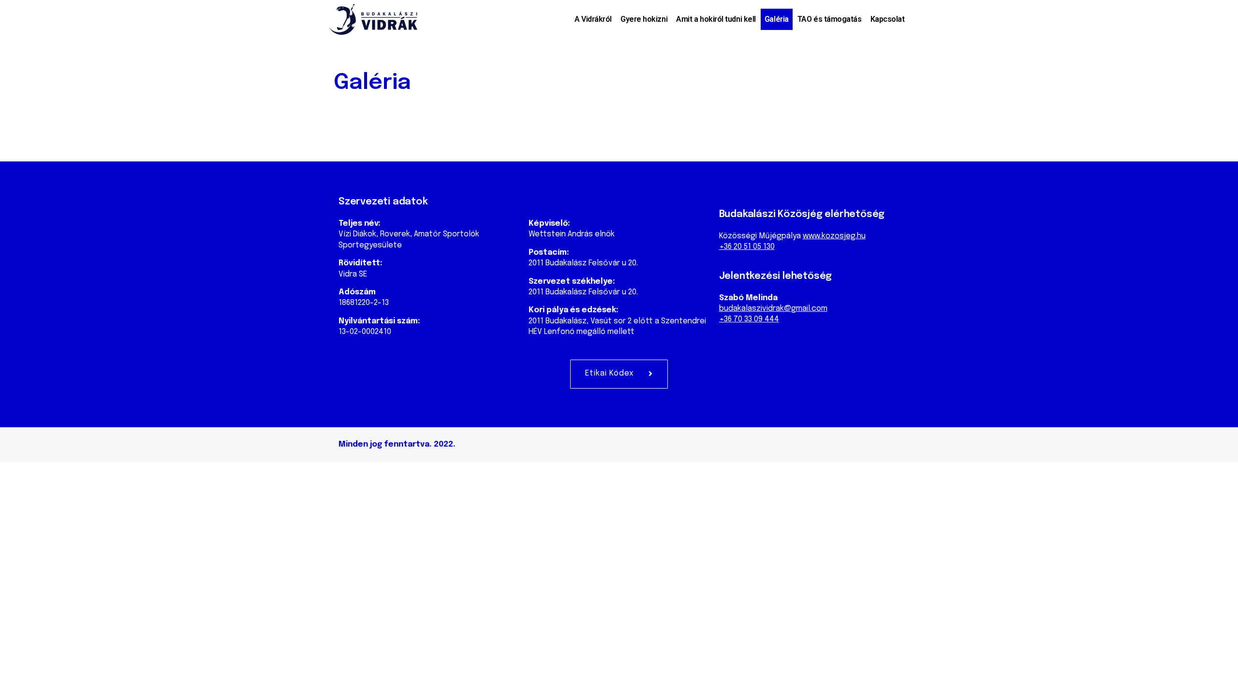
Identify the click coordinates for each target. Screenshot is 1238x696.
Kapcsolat (887, 19)
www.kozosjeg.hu (834, 236)
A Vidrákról (593, 19)
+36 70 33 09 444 (749, 319)
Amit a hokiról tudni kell (716, 19)
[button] (619, 374)
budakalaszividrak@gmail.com (773, 308)
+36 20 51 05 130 (747, 247)
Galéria (777, 19)
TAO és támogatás (829, 19)
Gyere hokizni (643, 19)
